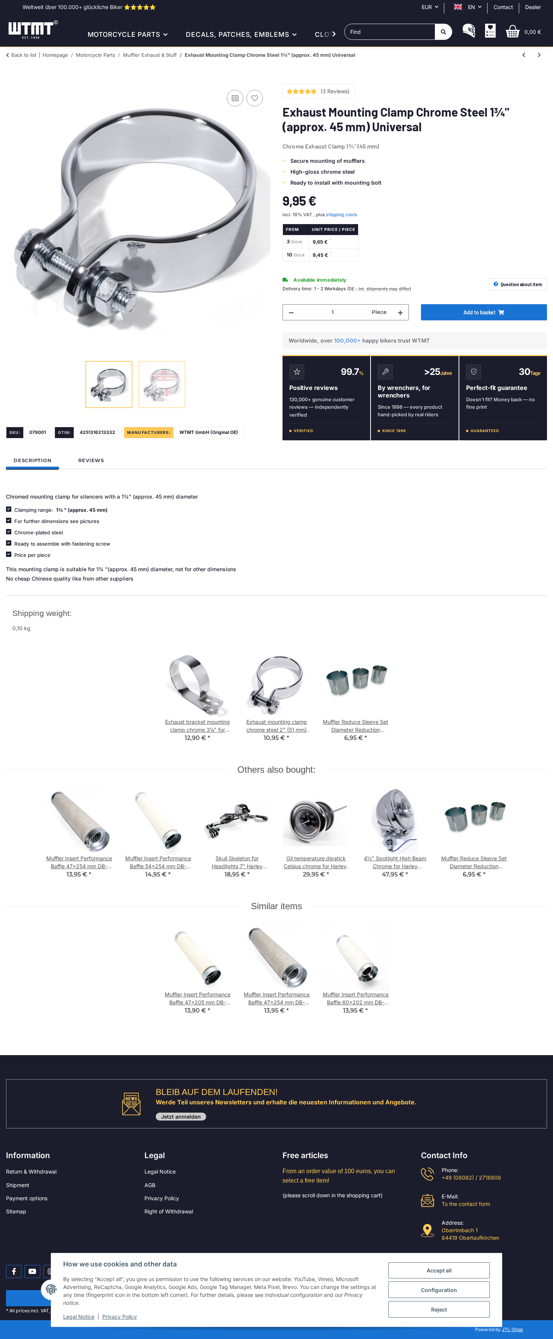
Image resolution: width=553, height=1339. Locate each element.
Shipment (17, 1185)
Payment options (26, 1198)
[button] (469, 31)
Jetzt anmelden (181, 1116)
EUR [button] (427, 7)
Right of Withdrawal (168, 1211)
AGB (149, 1185)
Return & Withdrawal (31, 1171)
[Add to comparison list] (235, 98)
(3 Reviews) (335, 91)
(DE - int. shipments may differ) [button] (379, 288)
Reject (439, 1309)
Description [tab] (32, 460)
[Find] (443, 32)
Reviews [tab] (91, 460)
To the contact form (466, 1204)
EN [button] (471, 7)
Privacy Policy (161, 1198)
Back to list (23, 55)
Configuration (439, 1290)
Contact (503, 7)
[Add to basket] (12, 80)
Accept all (439, 1270)
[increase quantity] (400, 312)
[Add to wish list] (254, 98)
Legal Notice (160, 1171)
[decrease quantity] (291, 312)
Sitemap (16, 1211)
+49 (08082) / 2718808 (471, 1177)
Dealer (533, 7)
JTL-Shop (512, 1329)
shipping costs (341, 214)
